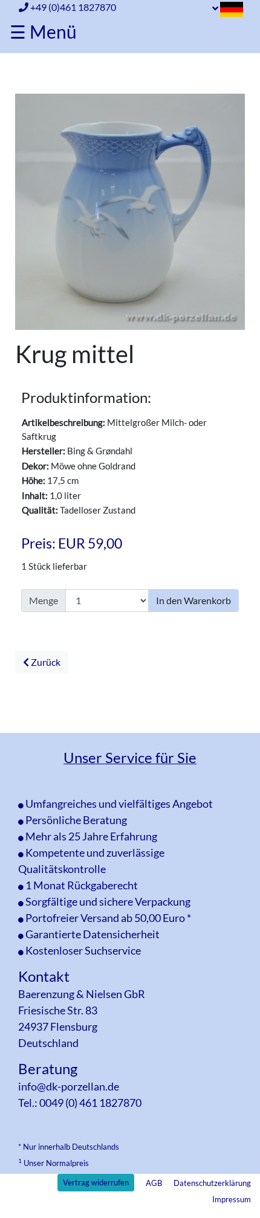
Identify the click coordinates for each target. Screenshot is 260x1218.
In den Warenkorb (193, 600)
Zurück (44, 662)
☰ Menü (43, 31)
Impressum (231, 1199)
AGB (154, 1183)
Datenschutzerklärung (212, 1183)
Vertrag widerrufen (96, 1182)
